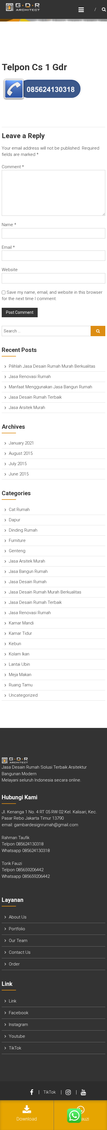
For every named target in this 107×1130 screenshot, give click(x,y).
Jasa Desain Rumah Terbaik (35, 397)
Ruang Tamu (21, 685)
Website (10, 269)
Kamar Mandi (21, 623)
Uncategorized (23, 695)
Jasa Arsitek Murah (27, 407)
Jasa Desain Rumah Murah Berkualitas (45, 592)
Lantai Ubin (19, 664)
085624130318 (29, 844)
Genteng (17, 550)
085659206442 (29, 869)
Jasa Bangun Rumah (28, 571)
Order (14, 964)
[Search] (98, 331)
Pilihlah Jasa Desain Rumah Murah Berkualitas (52, 366)
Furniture (17, 540)
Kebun (15, 643)
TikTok (15, 1048)
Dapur (14, 519)
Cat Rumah (19, 509)
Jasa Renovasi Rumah (30, 376)
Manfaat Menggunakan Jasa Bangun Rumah (50, 386)
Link (12, 1001)
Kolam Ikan (19, 654)
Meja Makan (20, 674)
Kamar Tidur (20, 633)
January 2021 (21, 443)
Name (9, 224)
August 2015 (21, 453)
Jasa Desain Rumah (28, 581)
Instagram (18, 1024)
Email (8, 247)
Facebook (18, 1012)
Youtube (17, 1036)
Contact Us (20, 952)
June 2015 (19, 474)
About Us (18, 917)
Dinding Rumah (23, 530)
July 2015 (18, 463)
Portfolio (17, 928)
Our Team (18, 940)
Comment (13, 166)
